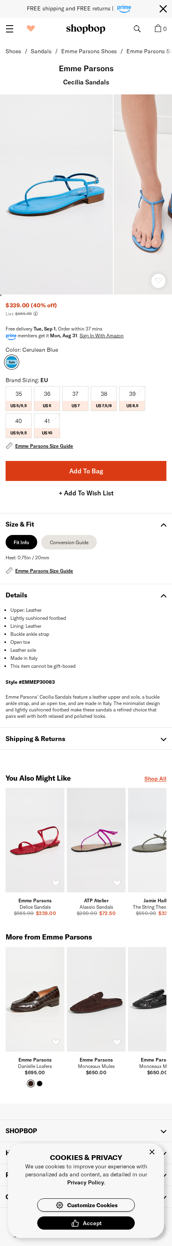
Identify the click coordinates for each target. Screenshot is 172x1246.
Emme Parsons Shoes (89, 51)
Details (16, 595)
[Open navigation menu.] (9, 29)
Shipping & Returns (35, 738)
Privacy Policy (85, 1182)
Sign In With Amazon (102, 335)
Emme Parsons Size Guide (44, 446)
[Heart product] (158, 280)
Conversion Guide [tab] (69, 544)
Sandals (41, 51)
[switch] (55, 883)
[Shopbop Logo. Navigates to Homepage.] (85, 29)
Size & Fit (20, 524)
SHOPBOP (21, 1130)
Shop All (155, 778)
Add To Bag (86, 471)
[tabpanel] (86, 565)
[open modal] (57, 194)
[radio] (19, 398)
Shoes (13, 51)
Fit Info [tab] (21, 544)
